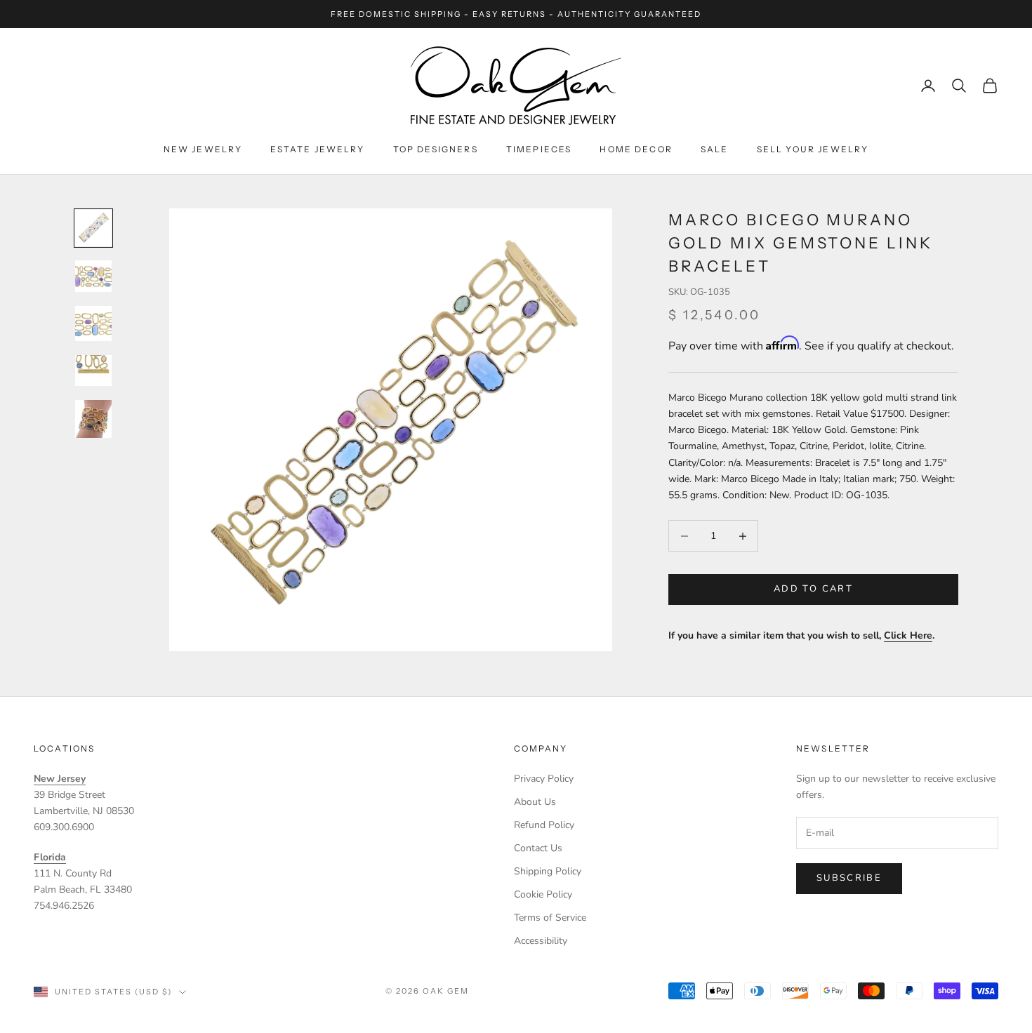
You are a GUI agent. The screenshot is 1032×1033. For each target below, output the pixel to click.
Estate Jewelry (317, 149)
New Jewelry (203, 149)
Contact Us (538, 848)
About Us (535, 801)
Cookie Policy (543, 894)
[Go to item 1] (93, 228)
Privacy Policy (544, 778)
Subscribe (849, 878)
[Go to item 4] (93, 370)
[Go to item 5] (93, 419)
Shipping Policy (547, 871)
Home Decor (636, 149)
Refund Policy (544, 825)
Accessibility (540, 940)
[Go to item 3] (93, 323)
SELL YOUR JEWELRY (813, 149)
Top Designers (435, 149)
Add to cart (813, 589)
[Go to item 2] (93, 276)
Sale (715, 149)
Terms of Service (550, 917)
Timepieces (539, 149)
